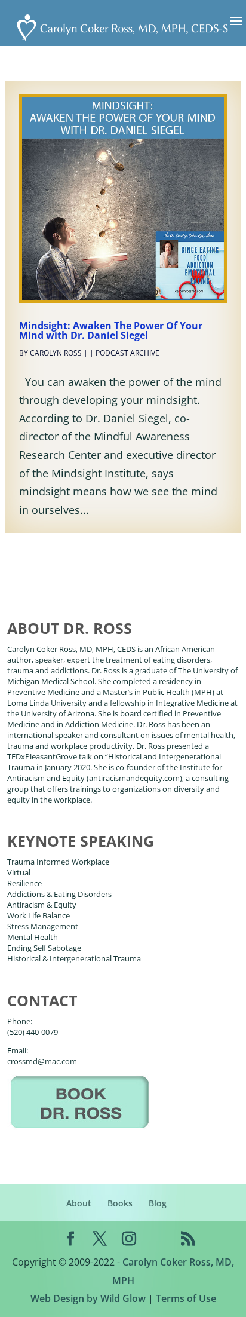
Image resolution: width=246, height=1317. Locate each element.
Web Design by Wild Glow (88, 1298)
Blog (158, 1203)
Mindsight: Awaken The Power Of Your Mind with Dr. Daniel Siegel (110, 330)
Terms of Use (186, 1298)
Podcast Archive (127, 353)
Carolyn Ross (56, 353)
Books (120, 1203)
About (78, 1203)
